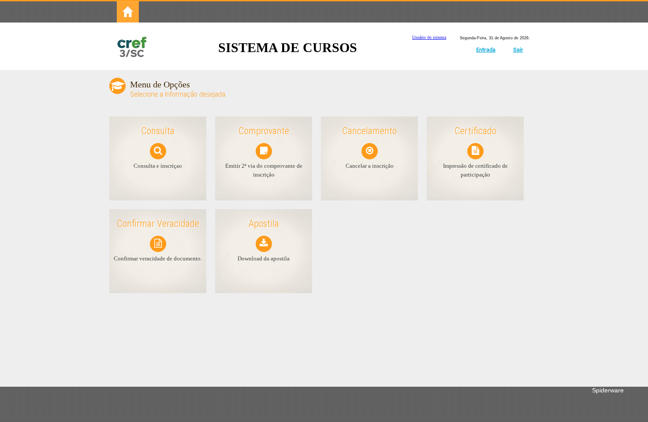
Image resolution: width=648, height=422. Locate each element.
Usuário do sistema (429, 37)
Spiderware (608, 390)
